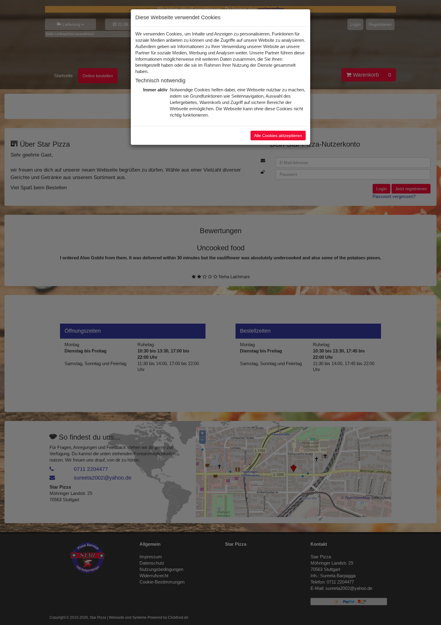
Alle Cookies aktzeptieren (278, 135)
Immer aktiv (154, 89)
